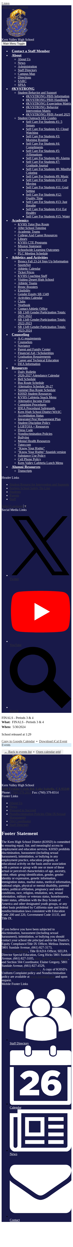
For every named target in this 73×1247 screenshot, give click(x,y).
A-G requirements (29, 338)
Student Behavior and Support (37, 92)
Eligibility (24, 290)
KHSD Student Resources (35, 393)
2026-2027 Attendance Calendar (38, 375)
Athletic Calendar (29, 268)
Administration (27, 66)
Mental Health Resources (34, 441)
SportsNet (24, 265)
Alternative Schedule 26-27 (35, 386)
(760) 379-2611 (21, 792)
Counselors (25, 342)
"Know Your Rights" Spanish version (42, 452)
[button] (17, 55)
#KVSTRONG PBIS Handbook (47, 100)
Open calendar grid (48, 752)
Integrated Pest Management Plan (39, 419)
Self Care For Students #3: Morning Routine (43, 138)
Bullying (23, 437)
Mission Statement (29, 246)
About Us (24, 59)
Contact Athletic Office (32, 308)
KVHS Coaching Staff (32, 276)
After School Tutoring (32, 228)
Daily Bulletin (27, 372)
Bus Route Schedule (31, 382)
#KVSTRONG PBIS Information (47, 96)
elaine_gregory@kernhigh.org (21, 969)
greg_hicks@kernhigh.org (51, 958)
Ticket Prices (26, 272)
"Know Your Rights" (31, 448)
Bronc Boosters (28, 287)
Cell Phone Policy (29, 459)
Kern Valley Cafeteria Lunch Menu (40, 463)
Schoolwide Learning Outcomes (38, 250)
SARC (22, 81)
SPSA (22, 84)
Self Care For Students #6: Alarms (48, 158)
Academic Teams (29, 231)
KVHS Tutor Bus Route (33, 224)
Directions (24, 77)
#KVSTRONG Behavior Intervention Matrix (42, 108)
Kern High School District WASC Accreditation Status (39, 413)
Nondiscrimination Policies (35, 433)
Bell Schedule (27, 379)
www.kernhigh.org (42, 976)
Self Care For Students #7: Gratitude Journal (43, 163)
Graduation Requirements (34, 356)
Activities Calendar (30, 297)
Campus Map (26, 73)
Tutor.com (24, 444)
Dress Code (25, 430)
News (21, 63)
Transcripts (25, 470)
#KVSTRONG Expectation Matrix (48, 103)
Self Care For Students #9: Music (47, 176)
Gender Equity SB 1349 (33, 294)
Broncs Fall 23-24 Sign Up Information (43, 261)
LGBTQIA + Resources (33, 426)
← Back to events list (18, 752)
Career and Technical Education (38, 360)
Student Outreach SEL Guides (37, 118)
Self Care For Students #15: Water (48, 216)
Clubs (21, 301)
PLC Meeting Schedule (33, 253)
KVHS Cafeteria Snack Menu (37, 397)
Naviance (24, 345)
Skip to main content (15, 7)
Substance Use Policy (32, 455)
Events (6, 745)
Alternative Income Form (34, 401)
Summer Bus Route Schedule (37, 390)
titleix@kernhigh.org (15, 951)
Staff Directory (27, 70)
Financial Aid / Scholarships (36, 353)
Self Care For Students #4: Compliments (43, 145)
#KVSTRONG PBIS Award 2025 (48, 114)
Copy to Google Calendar (18, 741)
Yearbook (24, 305)
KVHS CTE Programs (32, 242)
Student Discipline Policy (34, 423)
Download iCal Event (53, 741)
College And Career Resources (37, 235)
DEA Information (29, 364)
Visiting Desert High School (36, 279)
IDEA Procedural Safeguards (36, 408)
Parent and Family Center (34, 349)
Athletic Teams (27, 283)
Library (22, 239)
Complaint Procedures (32, 404)
